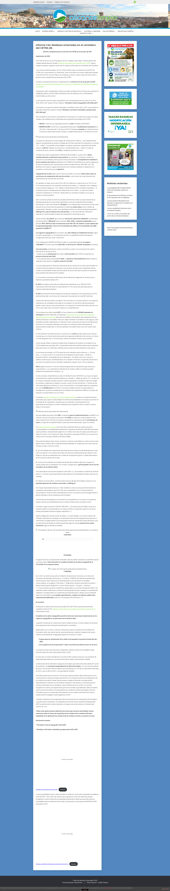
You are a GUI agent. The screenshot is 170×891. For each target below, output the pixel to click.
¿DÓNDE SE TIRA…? (86, 33)
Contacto (49, 2)
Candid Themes (103, 882)
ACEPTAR (85, 889)
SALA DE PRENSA (108, 31)
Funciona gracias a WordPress (72, 882)
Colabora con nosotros (62, 2)
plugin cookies (165, 889)
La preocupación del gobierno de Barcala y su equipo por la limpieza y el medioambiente (120, 203)
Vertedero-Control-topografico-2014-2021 (47, 789)
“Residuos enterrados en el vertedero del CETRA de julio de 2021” (73, 609)
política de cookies (107, 888)
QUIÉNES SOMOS (48, 31)
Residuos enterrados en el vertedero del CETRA (74, 63)
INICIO (37, 31)
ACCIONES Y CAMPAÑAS (92, 31)
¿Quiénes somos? (39, 2)
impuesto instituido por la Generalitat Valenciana (59, 397)
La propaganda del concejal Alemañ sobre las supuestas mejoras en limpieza (119, 190)
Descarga (62, 789)
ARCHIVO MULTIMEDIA (125, 31)
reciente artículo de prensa (47, 427)
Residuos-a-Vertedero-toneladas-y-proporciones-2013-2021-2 (52, 864)
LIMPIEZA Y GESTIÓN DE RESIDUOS (69, 31)
